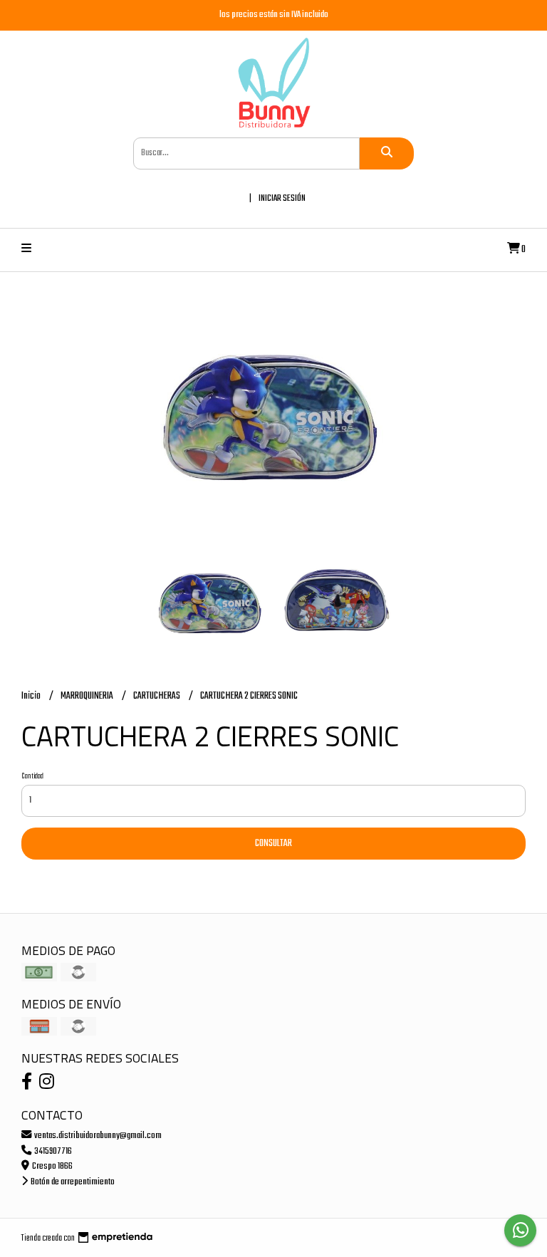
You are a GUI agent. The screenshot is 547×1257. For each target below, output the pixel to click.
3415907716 (52, 1151)
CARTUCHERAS (157, 696)
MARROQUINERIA (88, 696)
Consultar (273, 843)
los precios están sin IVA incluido (273, 14)
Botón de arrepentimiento (72, 1181)
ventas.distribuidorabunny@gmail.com (97, 1135)
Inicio (31, 696)
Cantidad (32, 776)
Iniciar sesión (282, 198)
